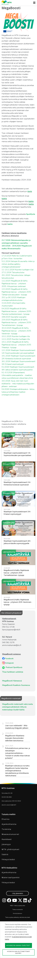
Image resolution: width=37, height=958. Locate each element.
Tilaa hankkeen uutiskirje (12, 672)
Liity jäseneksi (17, 893)
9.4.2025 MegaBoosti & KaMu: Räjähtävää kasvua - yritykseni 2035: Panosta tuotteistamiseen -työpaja (16, 311)
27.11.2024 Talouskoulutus (13, 272)
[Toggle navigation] (33, 2)
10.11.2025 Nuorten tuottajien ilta (16, 336)
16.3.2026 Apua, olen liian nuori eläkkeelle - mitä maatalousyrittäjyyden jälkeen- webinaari (18, 384)
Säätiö (5, 854)
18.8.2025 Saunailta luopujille (14, 317)
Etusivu (6, 819)
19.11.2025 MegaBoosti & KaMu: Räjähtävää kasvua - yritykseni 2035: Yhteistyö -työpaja (16, 345)
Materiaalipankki (11, 877)
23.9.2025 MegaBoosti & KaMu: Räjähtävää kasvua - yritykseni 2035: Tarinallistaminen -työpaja (16, 322)
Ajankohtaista (9, 824)
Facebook (9, 658)
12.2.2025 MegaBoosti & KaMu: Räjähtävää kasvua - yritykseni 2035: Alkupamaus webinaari (15, 284)
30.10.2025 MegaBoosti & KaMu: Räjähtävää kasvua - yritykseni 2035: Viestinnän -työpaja (16, 331)
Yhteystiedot (8, 859)
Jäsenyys (6, 844)
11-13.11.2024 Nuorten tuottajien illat (17, 269)
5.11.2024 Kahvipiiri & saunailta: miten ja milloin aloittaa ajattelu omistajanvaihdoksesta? (18, 264)
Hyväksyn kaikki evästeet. (18, 945)
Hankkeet (7, 839)
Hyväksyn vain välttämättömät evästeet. (18, 952)
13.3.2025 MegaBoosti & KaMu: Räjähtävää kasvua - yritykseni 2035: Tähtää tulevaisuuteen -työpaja (16, 292)
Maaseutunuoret (10, 834)
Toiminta (6, 829)
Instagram (9, 663)
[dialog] (18, 939)
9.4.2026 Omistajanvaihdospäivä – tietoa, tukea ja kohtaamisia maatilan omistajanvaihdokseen (18, 392)
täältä (4, 198)
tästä (29, 191)
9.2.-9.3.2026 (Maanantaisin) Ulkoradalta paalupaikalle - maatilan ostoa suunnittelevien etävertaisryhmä (17, 375)
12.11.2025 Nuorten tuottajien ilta (16, 339)
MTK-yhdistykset (10, 849)
